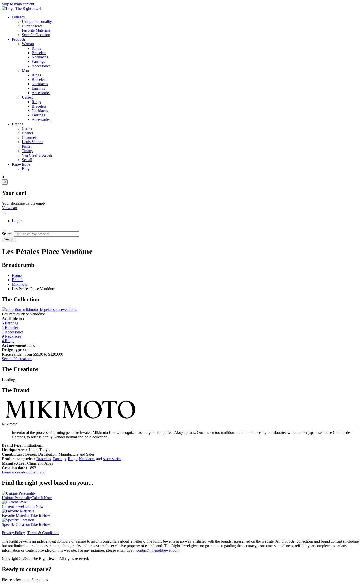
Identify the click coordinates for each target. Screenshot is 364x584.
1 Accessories (12, 332)
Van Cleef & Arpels (37, 155)
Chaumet (29, 137)
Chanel (27, 133)
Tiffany (27, 151)
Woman (28, 44)
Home (17, 275)
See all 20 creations (17, 359)
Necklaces (40, 57)
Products (19, 39)
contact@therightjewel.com (157, 550)
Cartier (27, 128)
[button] (39, 309)
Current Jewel (33, 26)
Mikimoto (19, 284)
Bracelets (39, 53)
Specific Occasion (36, 35)
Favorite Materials (36, 30)
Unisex (27, 97)
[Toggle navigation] (4, 230)
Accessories (41, 66)
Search (7, 234)
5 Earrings (10, 323)
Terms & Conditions (43, 533)
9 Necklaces (11, 336)
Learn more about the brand (23, 472)
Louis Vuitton (32, 142)
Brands (17, 124)
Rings (36, 48)
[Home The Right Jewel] (21, 8)
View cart (9, 208)
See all (27, 160)
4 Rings (8, 341)
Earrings (38, 61)
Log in (17, 221)
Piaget (26, 146)
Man (25, 70)
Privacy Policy (13, 533)
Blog (25, 169)
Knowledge (21, 164)
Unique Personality (37, 21)
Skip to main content (18, 4)
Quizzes (18, 17)
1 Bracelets (10, 327)
